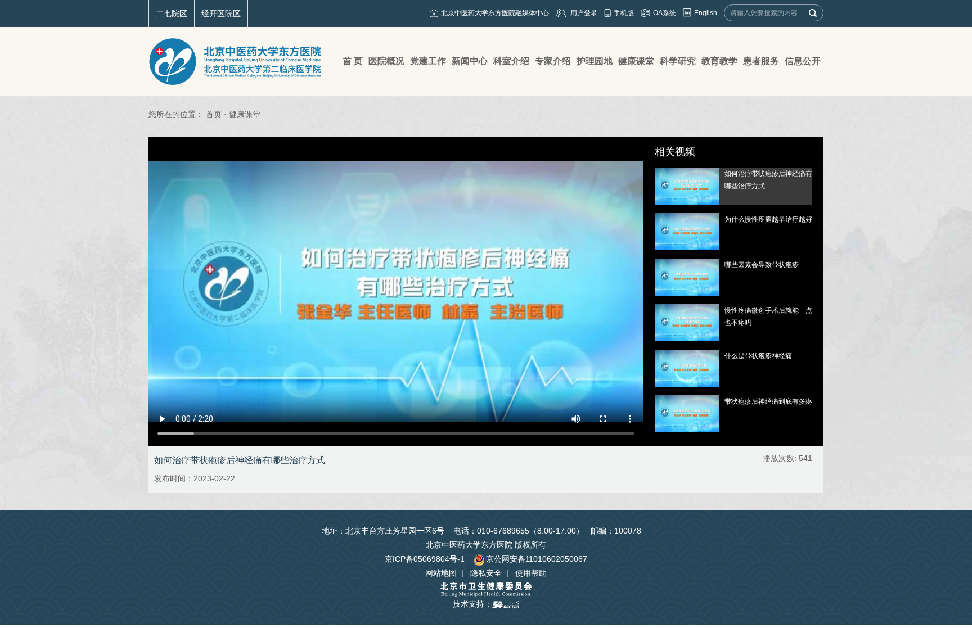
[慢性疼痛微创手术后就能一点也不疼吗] (687, 322)
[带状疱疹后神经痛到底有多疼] (687, 413)
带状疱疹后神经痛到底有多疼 (768, 401)
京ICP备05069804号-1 (425, 558)
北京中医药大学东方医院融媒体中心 (495, 13)
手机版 (624, 13)
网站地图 (441, 572)
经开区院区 (221, 13)
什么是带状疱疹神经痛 (758, 356)
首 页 (353, 61)
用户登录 (583, 13)
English (705, 13)
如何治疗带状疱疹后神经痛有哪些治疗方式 (768, 180)
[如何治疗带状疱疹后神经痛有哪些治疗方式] (687, 185)
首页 (214, 114)
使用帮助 (531, 572)
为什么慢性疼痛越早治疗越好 (768, 219)
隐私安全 (486, 572)
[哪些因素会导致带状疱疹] (687, 276)
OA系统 (664, 13)
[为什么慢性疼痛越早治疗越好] (687, 231)
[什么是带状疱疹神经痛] (687, 367)
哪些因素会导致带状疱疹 (761, 265)
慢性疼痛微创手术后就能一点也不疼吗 (768, 316)
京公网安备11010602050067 (536, 558)
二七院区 (171, 13)
